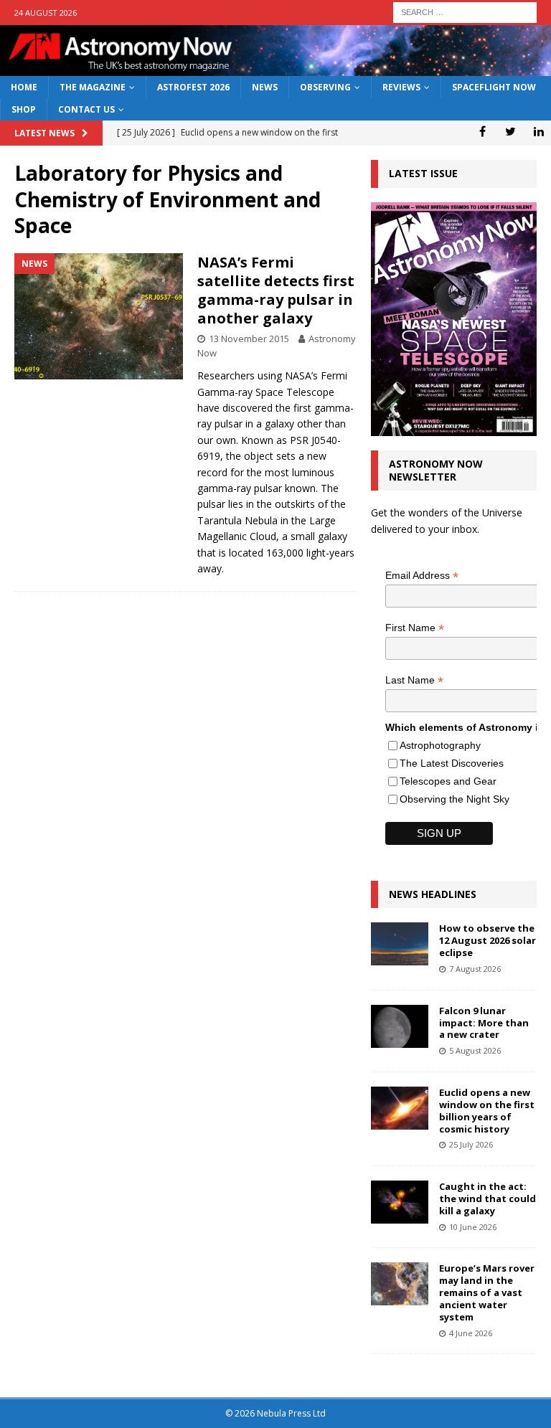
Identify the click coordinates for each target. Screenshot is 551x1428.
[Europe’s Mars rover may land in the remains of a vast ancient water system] (399, 1283)
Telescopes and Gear (448, 781)
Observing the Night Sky (454, 799)
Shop (23, 109)
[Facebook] (482, 131)
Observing (325, 87)
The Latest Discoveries (452, 763)
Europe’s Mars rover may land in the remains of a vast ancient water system (486, 1292)
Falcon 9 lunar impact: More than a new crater (484, 1022)
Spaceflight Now (494, 87)
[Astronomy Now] (275, 68)
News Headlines (432, 894)
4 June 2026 (470, 1333)
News (265, 87)
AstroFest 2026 (193, 87)
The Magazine (93, 87)
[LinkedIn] (538, 131)
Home (24, 87)
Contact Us (86, 109)
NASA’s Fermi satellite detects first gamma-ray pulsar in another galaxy (275, 290)
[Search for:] (465, 11)
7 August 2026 (475, 968)
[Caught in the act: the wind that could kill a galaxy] (399, 1202)
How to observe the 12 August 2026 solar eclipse (487, 940)
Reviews (401, 87)
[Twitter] (510, 131)
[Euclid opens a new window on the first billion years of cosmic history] (399, 1108)
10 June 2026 (472, 1226)
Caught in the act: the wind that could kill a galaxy (487, 1198)
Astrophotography (440, 745)
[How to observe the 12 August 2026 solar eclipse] (399, 943)
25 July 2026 (471, 1144)
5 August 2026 (475, 1050)
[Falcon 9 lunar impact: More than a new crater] (399, 1026)
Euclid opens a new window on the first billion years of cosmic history (486, 1110)
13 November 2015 (249, 338)
